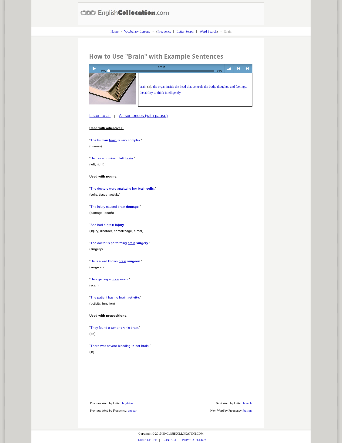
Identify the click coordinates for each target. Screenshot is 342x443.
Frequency (164, 31)
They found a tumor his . (115, 327)
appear (132, 410)
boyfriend (128, 403)
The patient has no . (115, 297)
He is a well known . (116, 261)
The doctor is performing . (120, 243)
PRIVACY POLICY (194, 440)
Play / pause (93, 68)
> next (247, 68)
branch (247, 403)
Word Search (208, 31)
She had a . (108, 225)
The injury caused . (115, 206)
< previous (238, 68)
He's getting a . (110, 279)
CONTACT (170, 440)
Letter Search (185, 31)
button (247, 410)
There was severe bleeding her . (120, 346)
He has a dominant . (112, 158)
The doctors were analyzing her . (123, 188)
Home (114, 31)
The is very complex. (116, 140)
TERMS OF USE (146, 440)
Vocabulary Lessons (137, 31)
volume (229, 68)
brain (143, 86)
